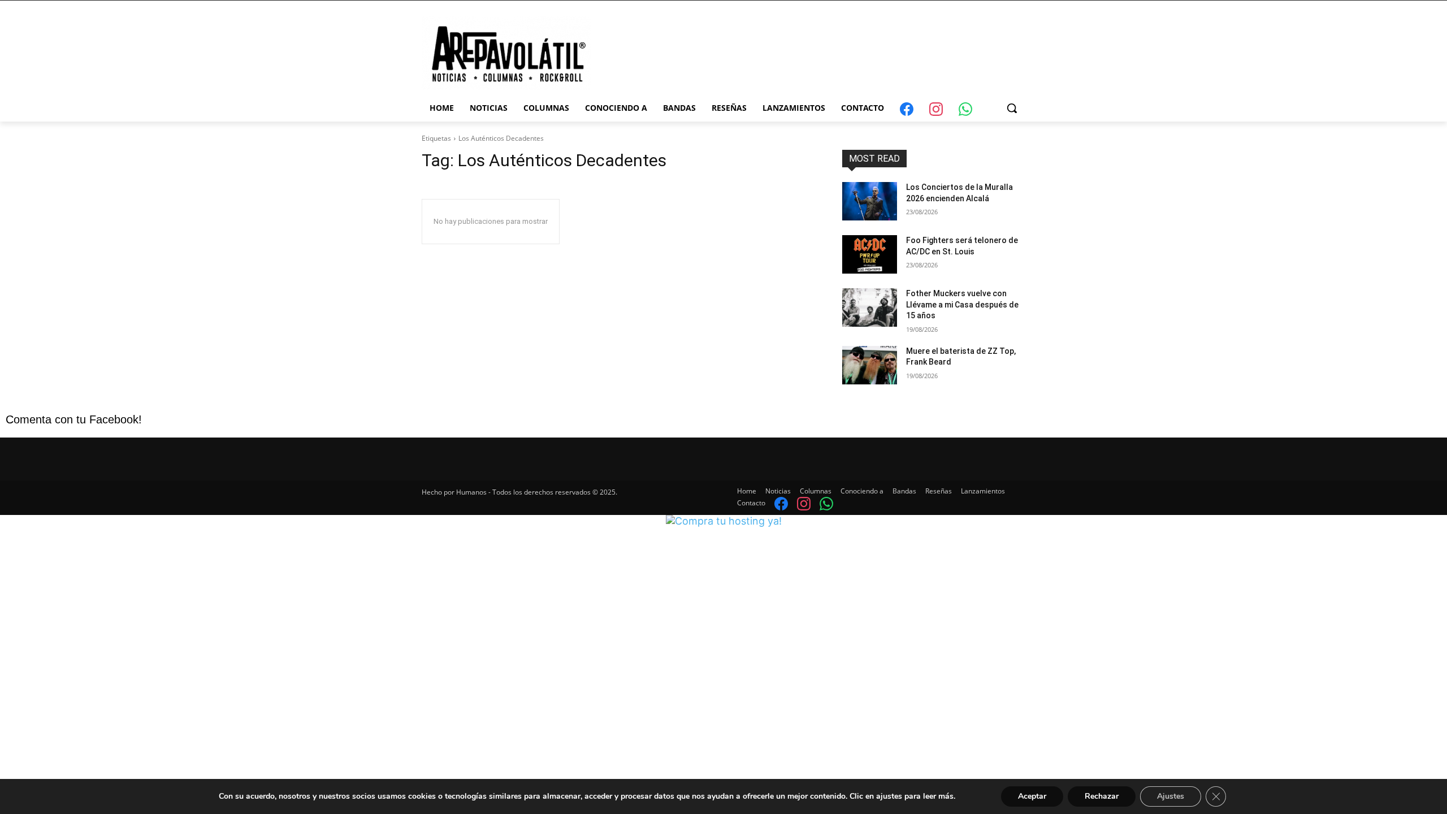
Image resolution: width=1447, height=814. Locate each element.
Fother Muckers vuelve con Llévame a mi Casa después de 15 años (962, 304)
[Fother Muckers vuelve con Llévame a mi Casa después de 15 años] (869, 307)
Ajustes (1170, 796)
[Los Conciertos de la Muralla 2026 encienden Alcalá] (869, 201)
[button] (1011, 108)
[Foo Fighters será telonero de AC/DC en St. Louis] (869, 254)
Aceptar (1032, 796)
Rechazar (1102, 796)
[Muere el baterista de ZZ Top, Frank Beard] (869, 365)
